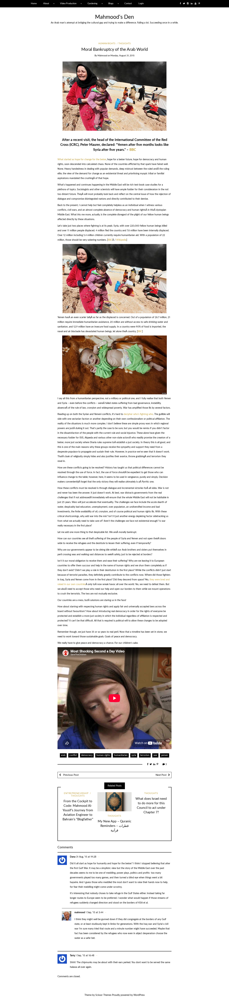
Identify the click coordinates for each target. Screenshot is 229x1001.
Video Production (68, 3)
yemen (164, 755)
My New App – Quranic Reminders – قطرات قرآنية (114, 826)
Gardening (92, 3)
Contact (128, 3)
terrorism (145, 755)
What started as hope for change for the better (82, 159)
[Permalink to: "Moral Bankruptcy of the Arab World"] (114, 96)
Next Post (161, 775)
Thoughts (124, 44)
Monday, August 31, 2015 (122, 56)
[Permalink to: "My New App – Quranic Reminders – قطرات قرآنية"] (114, 801)
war (155, 755)
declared (108, 144)
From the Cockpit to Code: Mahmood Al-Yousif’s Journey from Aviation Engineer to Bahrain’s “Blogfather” (78, 810)
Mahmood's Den (114, 17)
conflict (73, 755)
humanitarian (121, 755)
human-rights (103, 755)
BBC (132, 149)
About (46, 3)
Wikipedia (121, 240)
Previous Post (71, 775)
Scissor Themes (103, 995)
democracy (87, 755)
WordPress (139, 995)
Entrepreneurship (76, 793)
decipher (128, 414)
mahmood (102, 56)
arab (63, 755)
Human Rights (106, 44)
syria (133, 755)
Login (141, 3)
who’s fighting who (143, 414)
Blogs (110, 3)
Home (34, 3)
